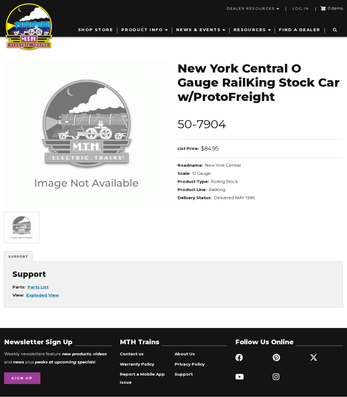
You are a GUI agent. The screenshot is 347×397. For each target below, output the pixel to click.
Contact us (132, 353)
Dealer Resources (251, 8)
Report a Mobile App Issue (142, 378)
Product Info (142, 29)
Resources (250, 29)
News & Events (198, 29)
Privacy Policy (190, 364)
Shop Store (95, 29)
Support (18, 256)
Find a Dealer (299, 29)
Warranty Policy (137, 364)
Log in (301, 8)
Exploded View (42, 295)
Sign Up (22, 378)
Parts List (38, 287)
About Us (185, 353)
